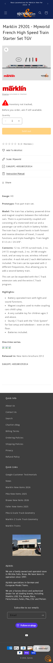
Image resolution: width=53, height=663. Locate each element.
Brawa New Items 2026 (17, 500)
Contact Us (11, 412)
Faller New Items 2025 (17, 506)
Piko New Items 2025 (16, 493)
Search (9, 418)
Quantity (6, 115)
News (8, 481)
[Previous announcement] (5, 4)
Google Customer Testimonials (21, 474)
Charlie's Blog (13, 424)
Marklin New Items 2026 (18, 487)
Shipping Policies (14, 444)
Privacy (9, 450)
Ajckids (30, 658)
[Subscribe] (43, 615)
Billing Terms (12, 431)
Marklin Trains (13, 525)
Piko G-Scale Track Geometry (20, 513)
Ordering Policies (14, 437)
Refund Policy (13, 456)
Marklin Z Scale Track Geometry (22, 519)
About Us (10, 405)
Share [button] (8, 182)
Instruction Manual (15, 173)
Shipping (5, 94)
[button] (6, 13)
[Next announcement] (48, 4)
